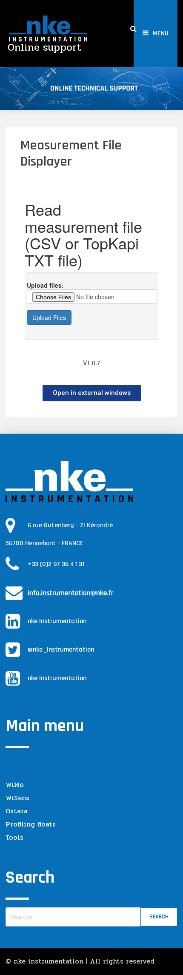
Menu (161, 33)
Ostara (17, 811)
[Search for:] (91, 916)
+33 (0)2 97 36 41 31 (56, 564)
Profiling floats (31, 824)
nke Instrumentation (57, 621)
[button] (92, 393)
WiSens (17, 797)
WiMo (15, 784)
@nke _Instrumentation (61, 649)
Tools (14, 837)
